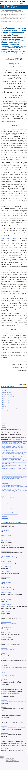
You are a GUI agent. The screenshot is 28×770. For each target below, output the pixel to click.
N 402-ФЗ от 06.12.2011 (6, 582)
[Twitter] (22, 384)
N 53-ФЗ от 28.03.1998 (6, 637)
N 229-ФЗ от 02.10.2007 (6, 632)
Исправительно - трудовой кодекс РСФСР (12, 507)
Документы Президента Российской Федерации (14, 432)
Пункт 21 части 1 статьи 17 (9, 238)
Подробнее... (24, 493)
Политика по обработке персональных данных (12, 761)
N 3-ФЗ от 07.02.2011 (5, 577)
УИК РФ (4, 423)
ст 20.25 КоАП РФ (5, 665)
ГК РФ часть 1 (5, 398)
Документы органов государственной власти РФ (14, 437)
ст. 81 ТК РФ (3, 672)
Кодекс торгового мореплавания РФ (11, 416)
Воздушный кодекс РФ (8, 396)
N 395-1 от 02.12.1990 (5, 642)
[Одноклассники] (24, 384)
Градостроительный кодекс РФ (10, 408)
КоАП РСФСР (5, 510)
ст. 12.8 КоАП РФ (4, 688)
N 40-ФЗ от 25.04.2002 (6, 535)
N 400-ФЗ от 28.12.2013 (6, 525)
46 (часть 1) (14, 213)
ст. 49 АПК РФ (4, 740)
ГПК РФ (4, 406)
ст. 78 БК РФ (4, 679)
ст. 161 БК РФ (4, 700)
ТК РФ (3, 421)
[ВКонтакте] (21, 384)
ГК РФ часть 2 (5, 400)
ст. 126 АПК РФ (4, 733)
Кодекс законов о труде (8, 512)
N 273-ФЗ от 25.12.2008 (6, 561)
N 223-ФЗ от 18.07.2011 (6, 604)
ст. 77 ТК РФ (3, 707)
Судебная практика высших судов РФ (11, 429)
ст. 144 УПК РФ (4, 714)
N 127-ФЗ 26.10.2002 (5, 616)
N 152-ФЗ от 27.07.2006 (6, 622)
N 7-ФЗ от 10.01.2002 (5, 571)
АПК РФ (4, 390)
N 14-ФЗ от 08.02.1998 (6, 599)
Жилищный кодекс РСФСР (8, 503)
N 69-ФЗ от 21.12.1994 (5, 530)
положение (4, 272)
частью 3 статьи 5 (20, 157)
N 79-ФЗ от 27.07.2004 (6, 545)
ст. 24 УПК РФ (4, 726)
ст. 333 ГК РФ (4, 648)
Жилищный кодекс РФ (7, 410)
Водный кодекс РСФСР (8, 497)
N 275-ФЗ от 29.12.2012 (6, 551)
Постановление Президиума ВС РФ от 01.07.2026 (14, 472)
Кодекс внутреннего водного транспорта (12, 414)
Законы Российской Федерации (10, 431)
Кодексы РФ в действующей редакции (11, 388)
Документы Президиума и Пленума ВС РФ (12, 439)
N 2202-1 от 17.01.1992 (5, 611)
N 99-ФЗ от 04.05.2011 (6, 592)
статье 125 (4, 303)
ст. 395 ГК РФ (4, 658)
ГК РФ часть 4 (5, 404)
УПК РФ (4, 427)
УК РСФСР (4, 516)
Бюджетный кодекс (7, 392)
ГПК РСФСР (5, 499)
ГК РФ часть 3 (5, 402)
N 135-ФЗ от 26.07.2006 (6, 587)
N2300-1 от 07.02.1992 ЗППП (7, 556)
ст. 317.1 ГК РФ (4, 653)
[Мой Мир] (25, 384)
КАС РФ (4, 412)
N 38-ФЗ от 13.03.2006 (6, 566)
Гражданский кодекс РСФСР (9, 501)
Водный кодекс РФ (7, 394)
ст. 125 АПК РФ (4, 748)
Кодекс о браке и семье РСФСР (10, 514)
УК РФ (3, 425)
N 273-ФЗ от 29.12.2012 (6, 540)
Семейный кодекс (6, 418)
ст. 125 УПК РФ (4, 720)
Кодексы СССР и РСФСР (8, 496)
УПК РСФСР (5, 518)
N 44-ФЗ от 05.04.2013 (6, 627)
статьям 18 (20, 212)
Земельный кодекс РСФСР (8, 505)
